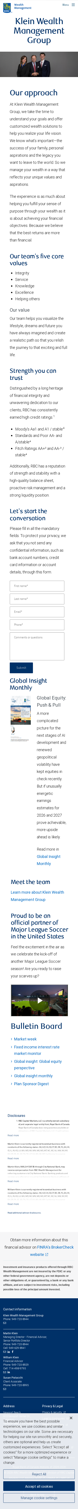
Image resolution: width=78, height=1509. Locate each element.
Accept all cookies (39, 1486)
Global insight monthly (33, 1075)
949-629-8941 (17, 1348)
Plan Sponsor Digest (31, 1083)
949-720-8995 (20, 1385)
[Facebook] (13, 1352)
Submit (21, 667)
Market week (25, 1039)
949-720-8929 (20, 1365)
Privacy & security (52, 1412)
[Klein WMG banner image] (39, 64)
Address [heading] (9, 1406)
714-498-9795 (17, 1368)
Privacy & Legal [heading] (52, 1406)
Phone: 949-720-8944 (16, 1319)
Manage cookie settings (39, 1498)
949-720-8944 (20, 1344)
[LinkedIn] (9, 1352)
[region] (39, 1461)
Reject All (39, 1474)
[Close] (71, 1418)
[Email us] (5, 1323)
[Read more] (13, 1135)
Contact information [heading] (17, 1309)
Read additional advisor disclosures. (24, 1213)
